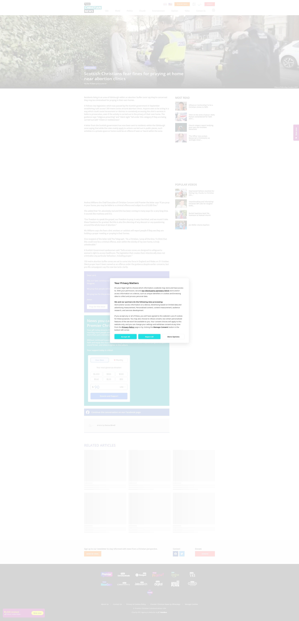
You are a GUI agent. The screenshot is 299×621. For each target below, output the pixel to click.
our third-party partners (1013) (155, 290)
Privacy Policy (128, 327)
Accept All (125, 336)
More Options (173, 336)
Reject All (149, 336)
